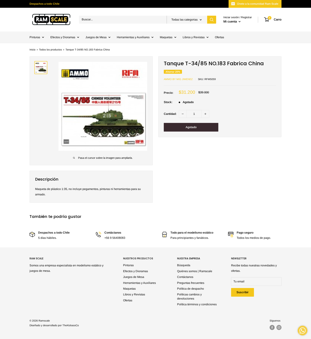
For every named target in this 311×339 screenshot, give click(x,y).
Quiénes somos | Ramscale (194, 271)
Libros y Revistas (194, 37)
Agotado (191, 127)
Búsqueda (183, 265)
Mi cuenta (230, 21)
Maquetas (166, 37)
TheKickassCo (70, 325)
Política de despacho (190, 288)
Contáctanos (185, 276)
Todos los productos (50, 49)
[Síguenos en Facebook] (272, 327)
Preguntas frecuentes (190, 282)
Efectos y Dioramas (62, 37)
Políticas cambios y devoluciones (189, 296)
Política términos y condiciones (197, 304)
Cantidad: (170, 113)
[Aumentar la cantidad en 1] (205, 114)
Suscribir (242, 292)
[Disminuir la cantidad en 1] (182, 114)
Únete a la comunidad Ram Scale (257, 3)
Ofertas (219, 37)
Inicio (32, 49)
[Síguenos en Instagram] (278, 327)
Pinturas (35, 37)
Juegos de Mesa (96, 37)
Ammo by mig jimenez (178, 79)
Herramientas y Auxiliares (133, 37)
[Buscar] (211, 20)
